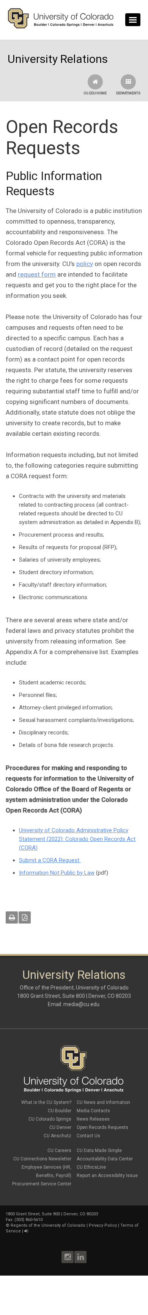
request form (37, 274)
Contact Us (88, 1135)
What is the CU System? (46, 1102)
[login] (26, 1231)
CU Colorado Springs (49, 1119)
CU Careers (59, 1150)
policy (84, 264)
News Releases (93, 1119)
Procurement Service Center (41, 1184)
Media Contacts (93, 1110)
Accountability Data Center (105, 1159)
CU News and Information (103, 1102)
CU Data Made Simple (99, 1150)
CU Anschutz (57, 1135)
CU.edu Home (95, 93)
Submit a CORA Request (50, 860)
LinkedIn (80, 1257)
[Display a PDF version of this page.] (25, 917)
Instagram (67, 1257)
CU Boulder (59, 1110)
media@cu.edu (82, 1004)
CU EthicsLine (91, 1167)
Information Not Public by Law (56, 872)
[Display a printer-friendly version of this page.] (12, 917)
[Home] (61, 27)
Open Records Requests (102, 1127)
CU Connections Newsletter (42, 1159)
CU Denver (60, 1127)
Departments (128, 93)
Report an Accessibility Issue (107, 1175)
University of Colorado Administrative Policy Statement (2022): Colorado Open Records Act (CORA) (77, 839)
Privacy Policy (103, 1225)
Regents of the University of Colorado (48, 1225)
